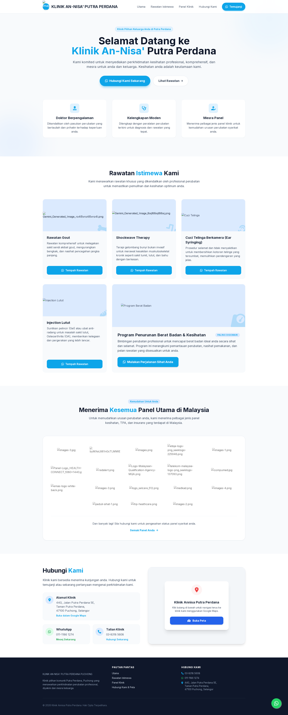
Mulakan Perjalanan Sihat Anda (150, 362)
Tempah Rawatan (76, 270)
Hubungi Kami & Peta (123, 687)
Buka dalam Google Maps (71, 615)
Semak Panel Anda (142, 530)
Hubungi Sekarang (117, 639)
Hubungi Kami (208, 6)
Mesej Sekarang (66, 639)
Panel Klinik (186, 6)
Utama (141, 6)
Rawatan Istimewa (162, 6)
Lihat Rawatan (169, 81)
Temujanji (235, 6)
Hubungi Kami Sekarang (127, 81)
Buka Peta (199, 620)
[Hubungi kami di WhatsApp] (276, 703)
